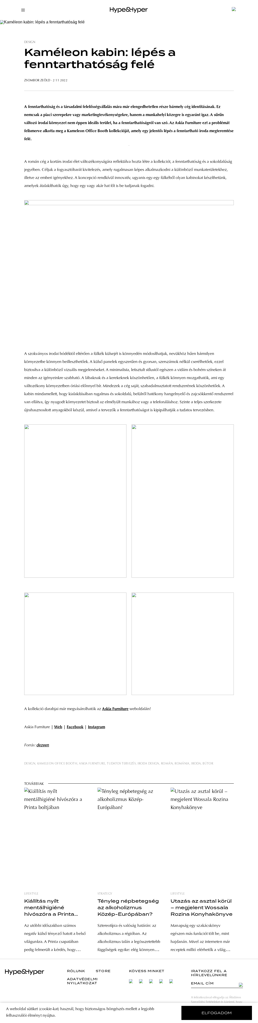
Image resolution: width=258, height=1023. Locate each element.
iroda (196, 763)
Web (58, 727)
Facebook (75, 727)
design (29, 42)
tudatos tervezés (121, 763)
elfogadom (217, 1013)
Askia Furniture (92, 763)
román (167, 763)
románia (182, 763)
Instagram (96, 727)
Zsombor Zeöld (37, 80)
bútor (208, 763)
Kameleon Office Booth (57, 763)
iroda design (148, 763)
